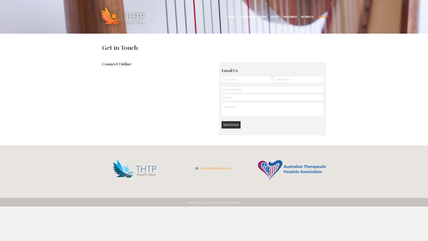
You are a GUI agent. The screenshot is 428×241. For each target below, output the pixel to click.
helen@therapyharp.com (217, 168)
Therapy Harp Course (253, 16)
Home (231, 16)
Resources (290, 16)
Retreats (307, 16)
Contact (323, 16)
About (275, 16)
